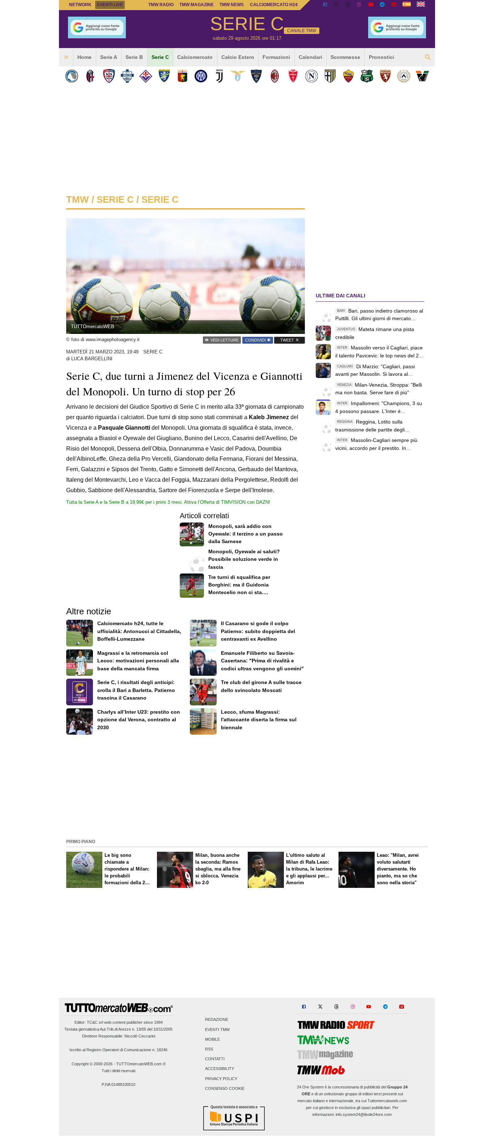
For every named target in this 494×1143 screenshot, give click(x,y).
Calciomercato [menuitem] (195, 57)
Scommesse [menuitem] (345, 57)
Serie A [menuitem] (108, 57)
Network (80, 5)
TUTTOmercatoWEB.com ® (141, 1064)
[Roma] (348, 76)
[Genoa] (182, 76)
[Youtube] (371, 5)
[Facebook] (325, 5)
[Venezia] (422, 76)
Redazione (216, 1020)
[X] (337, 5)
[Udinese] (403, 76)
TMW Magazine (196, 5)
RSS (209, 1049)
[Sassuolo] (366, 76)
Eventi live (110, 5)
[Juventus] (219, 76)
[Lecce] (256, 76)
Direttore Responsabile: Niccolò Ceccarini (118, 1036)
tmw (77, 199)
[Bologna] (90, 76)
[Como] (127, 76)
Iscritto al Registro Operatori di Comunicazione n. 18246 (118, 1050)
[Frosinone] (164, 76)
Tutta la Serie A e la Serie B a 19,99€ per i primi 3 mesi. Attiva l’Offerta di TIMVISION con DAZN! (168, 502)
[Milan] (274, 76)
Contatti (215, 1059)
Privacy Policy (221, 1079)
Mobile (212, 1039)
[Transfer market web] (420, 5)
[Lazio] (237, 76)
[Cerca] (427, 57)
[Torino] (385, 76)
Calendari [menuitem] (310, 57)
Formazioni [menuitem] (276, 57)
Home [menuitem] (84, 57)
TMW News (232, 5)
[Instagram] (359, 5)
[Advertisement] (247, 786)
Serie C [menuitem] (160, 57)
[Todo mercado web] (406, 5)
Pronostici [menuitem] (381, 57)
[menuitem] (66, 57)
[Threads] (348, 5)
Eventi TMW (217, 1029)
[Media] (394, 5)
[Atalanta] (71, 76)
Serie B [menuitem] (134, 57)
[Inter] (200, 76)
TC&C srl (95, 1022)
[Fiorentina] (145, 76)
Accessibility (219, 1069)
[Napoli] (311, 76)
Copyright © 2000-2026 (92, 1064)
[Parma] (330, 76)
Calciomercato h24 (274, 5)
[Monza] (293, 76)
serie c (115, 199)
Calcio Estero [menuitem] (237, 57)
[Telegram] (382, 5)
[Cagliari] (108, 76)
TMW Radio (161, 5)
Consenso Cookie (224, 1088)
